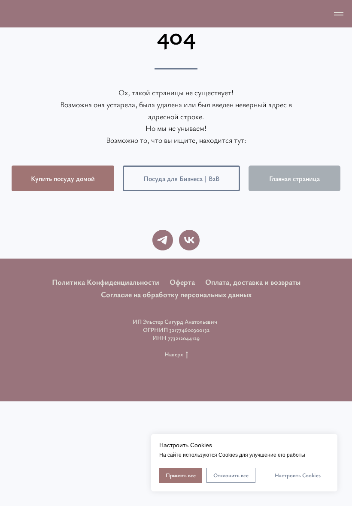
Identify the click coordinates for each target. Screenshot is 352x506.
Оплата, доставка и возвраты (252, 282)
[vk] (189, 240)
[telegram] (162, 240)
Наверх (173, 354)
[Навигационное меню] (338, 13)
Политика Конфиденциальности (105, 282)
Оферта (182, 282)
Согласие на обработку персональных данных (176, 294)
